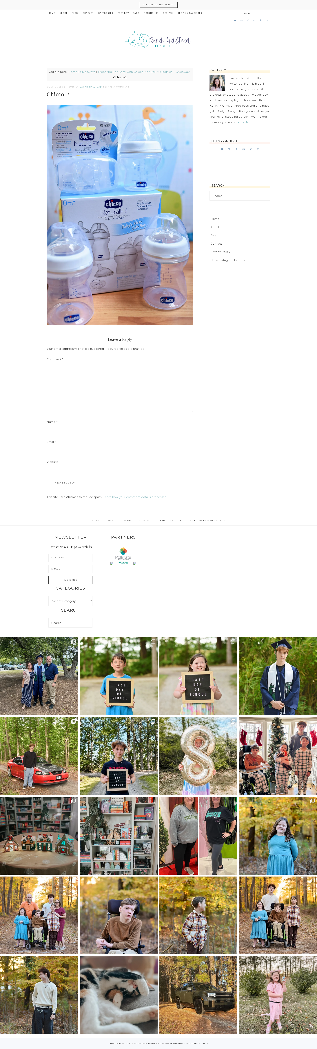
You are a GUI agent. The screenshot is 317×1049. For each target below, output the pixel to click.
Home (72, 72)
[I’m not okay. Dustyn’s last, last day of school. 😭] (119, 756)
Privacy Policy (220, 252)
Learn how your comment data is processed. (135, 497)
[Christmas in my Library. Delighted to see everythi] (119, 836)
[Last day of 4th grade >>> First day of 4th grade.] (119, 676)
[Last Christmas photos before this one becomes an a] (39, 995)
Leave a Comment (117, 86)
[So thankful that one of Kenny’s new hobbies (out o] (198, 995)
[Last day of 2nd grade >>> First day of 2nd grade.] (198, 676)
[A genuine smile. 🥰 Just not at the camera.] (198, 916)
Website (53, 461)
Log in (204, 1043)
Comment (55, 359)
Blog (213, 235)
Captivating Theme (144, 1043)
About (214, 227)
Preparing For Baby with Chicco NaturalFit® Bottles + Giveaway (144, 72)
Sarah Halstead (158, 40)
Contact (216, 243)
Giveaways (87, 72)
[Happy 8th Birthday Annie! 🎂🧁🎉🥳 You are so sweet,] (198, 756)
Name (52, 421)
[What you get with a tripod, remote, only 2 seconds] (39, 916)
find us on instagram (158, 4)
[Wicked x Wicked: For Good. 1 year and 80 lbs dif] (198, 836)
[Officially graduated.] (39, 676)
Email (51, 441)
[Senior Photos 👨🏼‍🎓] (39, 756)
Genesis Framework (172, 1043)
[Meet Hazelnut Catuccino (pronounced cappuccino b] (119, 995)
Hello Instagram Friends (227, 260)
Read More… (246, 122)
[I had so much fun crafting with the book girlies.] (39, 836)
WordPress (192, 1043)
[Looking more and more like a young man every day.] (119, 916)
